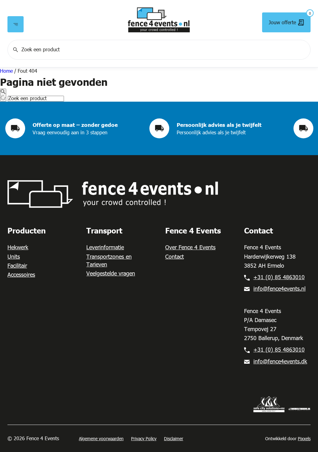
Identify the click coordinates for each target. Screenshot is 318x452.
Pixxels (304, 438)
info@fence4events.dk (280, 361)
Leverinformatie (105, 247)
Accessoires (21, 274)
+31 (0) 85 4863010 (279, 276)
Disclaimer (173, 438)
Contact (174, 256)
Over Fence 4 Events (190, 247)
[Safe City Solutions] (268, 403)
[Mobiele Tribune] (299, 408)
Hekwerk (17, 247)
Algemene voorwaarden (101, 438)
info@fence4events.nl (279, 288)
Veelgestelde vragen (110, 273)
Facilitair (17, 265)
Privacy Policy (144, 438)
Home (6, 70)
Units (13, 256)
